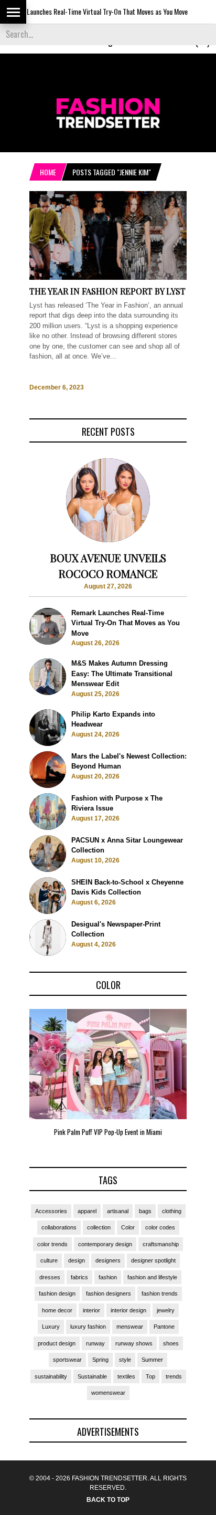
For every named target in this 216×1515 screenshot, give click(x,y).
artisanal (117, 1211)
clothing (171, 1211)
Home (48, 171)
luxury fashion (88, 1326)
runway (95, 1343)
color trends (52, 1244)
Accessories (51, 1211)
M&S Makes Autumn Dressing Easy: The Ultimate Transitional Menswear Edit (121, 673)
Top (150, 1376)
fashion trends (160, 1293)
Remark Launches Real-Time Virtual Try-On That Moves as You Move (125, 623)
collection (99, 1227)
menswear (129, 1326)
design (76, 1260)
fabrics (79, 1277)
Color (128, 1227)
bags (145, 1211)
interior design (128, 1310)
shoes (171, 1343)
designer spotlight (153, 1260)
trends (174, 1376)
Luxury (51, 1326)
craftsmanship (161, 1244)
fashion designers (108, 1293)
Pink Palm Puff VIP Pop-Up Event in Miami (108, 1132)
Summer (152, 1359)
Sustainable (92, 1376)
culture (49, 1260)
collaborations (59, 1227)
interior (91, 1310)
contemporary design (105, 1244)
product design (56, 1343)
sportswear (67, 1359)
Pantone (164, 1326)
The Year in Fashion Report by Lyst (107, 291)
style (125, 1359)
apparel (87, 1211)
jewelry (166, 1310)
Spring (100, 1359)
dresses (49, 1277)
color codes (160, 1227)
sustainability (51, 1376)
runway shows (134, 1343)
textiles (126, 1376)
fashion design (57, 1293)
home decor (57, 1310)
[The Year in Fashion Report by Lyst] (108, 277)
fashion (108, 1277)
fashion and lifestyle (152, 1277)
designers (108, 1260)
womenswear (108, 1393)
